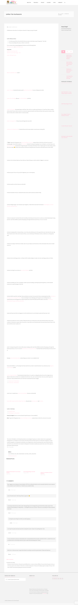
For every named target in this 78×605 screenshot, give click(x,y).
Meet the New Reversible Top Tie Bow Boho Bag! (69, 63)
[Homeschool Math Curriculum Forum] (14, 465)
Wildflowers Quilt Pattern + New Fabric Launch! (69, 70)
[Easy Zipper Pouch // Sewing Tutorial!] (67, 110)
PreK (12, 447)
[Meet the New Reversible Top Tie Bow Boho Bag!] (63, 63)
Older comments (9, 559)
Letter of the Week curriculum (27, 142)
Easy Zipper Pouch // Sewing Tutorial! (65, 115)
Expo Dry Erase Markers (28, 90)
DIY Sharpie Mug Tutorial (29, 471)
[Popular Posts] (67, 51)
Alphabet (61, 13)
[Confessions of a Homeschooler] (11, 2)
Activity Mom (24, 144)
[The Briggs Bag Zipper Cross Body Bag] (63, 77)
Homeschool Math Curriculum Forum (13, 472)
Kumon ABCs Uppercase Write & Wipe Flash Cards (16, 401)
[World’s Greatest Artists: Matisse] (48, 465)
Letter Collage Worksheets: (12, 375)
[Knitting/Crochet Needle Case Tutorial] (67, 132)
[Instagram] (55, 578)
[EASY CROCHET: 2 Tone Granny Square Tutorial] (67, 88)
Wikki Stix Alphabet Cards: (12, 72)
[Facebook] (53, 578)
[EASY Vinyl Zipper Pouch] (67, 99)
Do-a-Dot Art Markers (23, 98)
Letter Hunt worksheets (22, 393)
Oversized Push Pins (11, 145)
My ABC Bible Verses (19, 47)
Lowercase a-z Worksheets (14, 382)
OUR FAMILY (45, 593)
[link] (65, 2)
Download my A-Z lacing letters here (29, 348)
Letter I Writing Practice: (11, 55)
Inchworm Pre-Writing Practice (13, 129)
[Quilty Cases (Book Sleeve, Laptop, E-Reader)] (63, 56)
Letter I (9, 447)
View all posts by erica (12, 455)
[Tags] (71, 51)
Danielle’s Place (12, 411)
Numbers (41, 401)
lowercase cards (35, 401)
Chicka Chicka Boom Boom (15, 358)
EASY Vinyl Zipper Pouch (66, 103)
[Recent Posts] (63, 51)
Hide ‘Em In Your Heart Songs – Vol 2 (14, 52)
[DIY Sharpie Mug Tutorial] (31, 465)
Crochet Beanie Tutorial (66, 126)
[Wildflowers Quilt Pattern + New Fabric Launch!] (63, 70)
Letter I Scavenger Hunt (11, 121)
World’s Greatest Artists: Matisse (46, 473)
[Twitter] (60, 578)
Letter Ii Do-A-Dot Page (11, 98)
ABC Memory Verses (10, 47)
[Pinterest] (57, 578)
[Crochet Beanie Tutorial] (67, 121)
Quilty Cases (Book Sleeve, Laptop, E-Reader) (69, 57)
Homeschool (14, 27)
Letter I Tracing (10, 90)
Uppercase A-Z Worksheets (14, 381)
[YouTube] (58, 578)
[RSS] (62, 578)
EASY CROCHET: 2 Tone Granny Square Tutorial (66, 92)
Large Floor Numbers (11, 109)
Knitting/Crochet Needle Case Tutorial (66, 137)
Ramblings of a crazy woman (14, 413)
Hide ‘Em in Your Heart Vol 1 (12, 51)
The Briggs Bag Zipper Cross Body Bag (69, 77)
